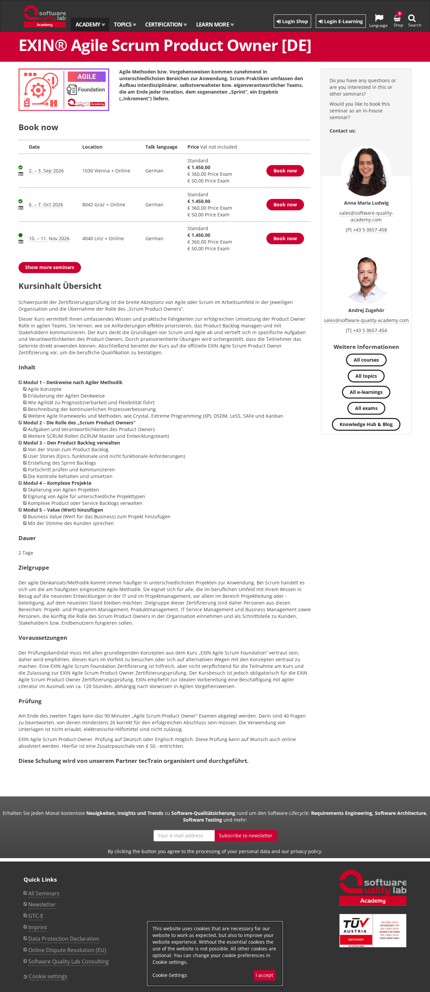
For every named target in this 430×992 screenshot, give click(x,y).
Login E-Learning (343, 21)
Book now (285, 170)
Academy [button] (88, 24)
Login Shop (294, 21)
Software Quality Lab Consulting (68, 961)
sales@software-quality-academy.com (366, 216)
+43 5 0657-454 (370, 330)
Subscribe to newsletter (245, 835)
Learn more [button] (213, 24)
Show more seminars (49, 267)
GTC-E (35, 916)
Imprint (37, 927)
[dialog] (215, 953)
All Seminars (43, 893)
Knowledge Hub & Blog (366, 424)
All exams (366, 408)
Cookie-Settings (170, 975)
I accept (264, 975)
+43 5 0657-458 (370, 229)
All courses (366, 360)
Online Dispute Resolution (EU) (67, 950)
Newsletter (42, 904)
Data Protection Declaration (63, 938)
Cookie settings (48, 976)
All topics (366, 376)
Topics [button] (123, 24)
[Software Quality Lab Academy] (372, 887)
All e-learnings (366, 392)
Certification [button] (164, 24)
